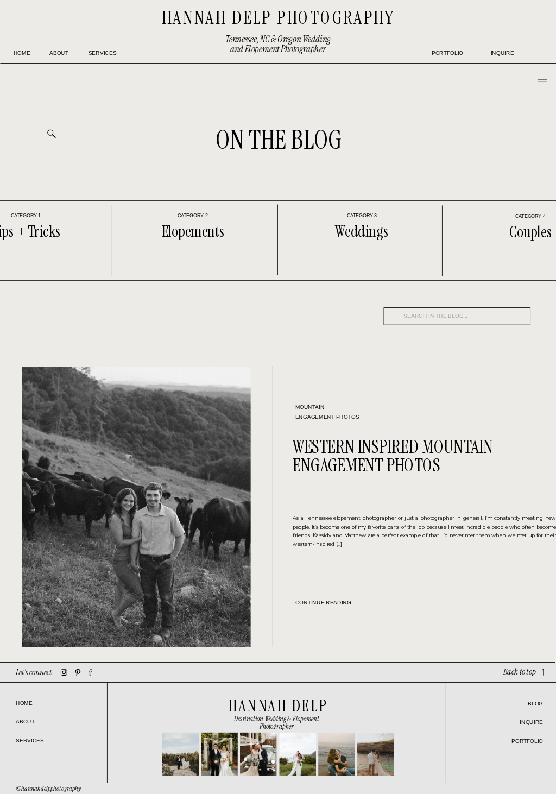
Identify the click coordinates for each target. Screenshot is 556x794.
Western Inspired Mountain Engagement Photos (393, 456)
